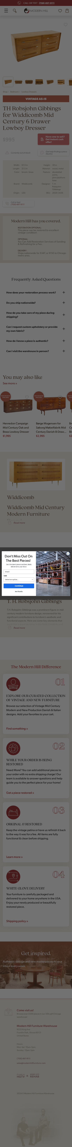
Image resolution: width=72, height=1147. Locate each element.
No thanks (19, 591)
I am (5, 576)
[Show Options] (32, 579)
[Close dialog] (68, 553)
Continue (19, 586)
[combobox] (18, 579)
